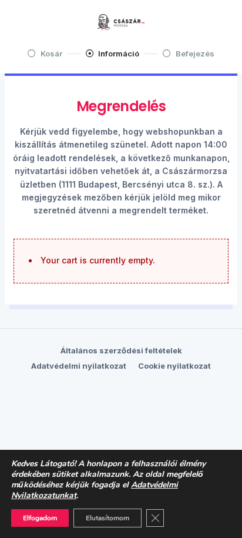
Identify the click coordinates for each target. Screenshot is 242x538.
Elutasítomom (107, 518)
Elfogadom (40, 518)
